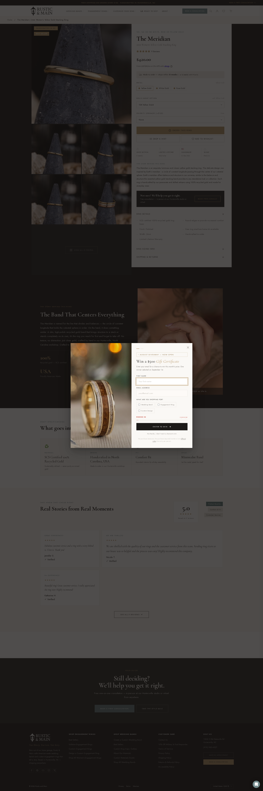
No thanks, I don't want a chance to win (162, 434)
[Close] (188, 347)
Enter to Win (160, 426)
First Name (141, 376)
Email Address (143, 388)
